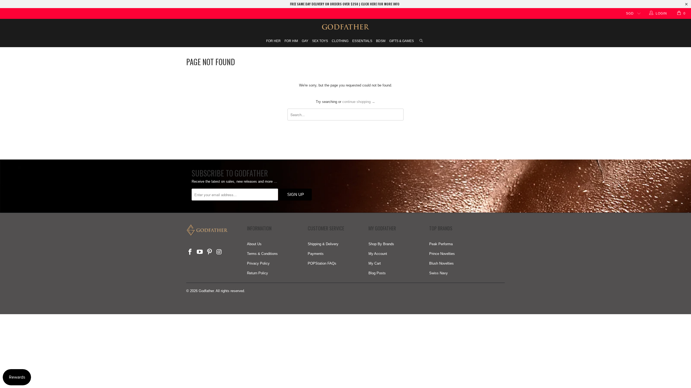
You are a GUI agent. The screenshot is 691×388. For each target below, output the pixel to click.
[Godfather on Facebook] (190, 252)
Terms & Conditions (262, 254)
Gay (305, 41)
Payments (316, 254)
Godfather (206, 291)
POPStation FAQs (322, 263)
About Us (254, 244)
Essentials (362, 41)
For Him (291, 41)
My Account (377, 254)
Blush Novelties (441, 263)
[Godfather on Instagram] (219, 252)
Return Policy (257, 273)
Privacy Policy (258, 263)
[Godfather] (345, 27)
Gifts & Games (401, 41)
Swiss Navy (438, 273)
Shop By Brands (381, 244)
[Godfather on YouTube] (200, 252)
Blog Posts (377, 273)
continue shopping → (358, 102)
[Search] (421, 41)
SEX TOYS (320, 41)
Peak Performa (441, 244)
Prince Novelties (442, 254)
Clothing (340, 41)
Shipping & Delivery (323, 244)
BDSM (380, 41)
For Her (273, 41)
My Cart (374, 263)
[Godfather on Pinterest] (209, 252)
